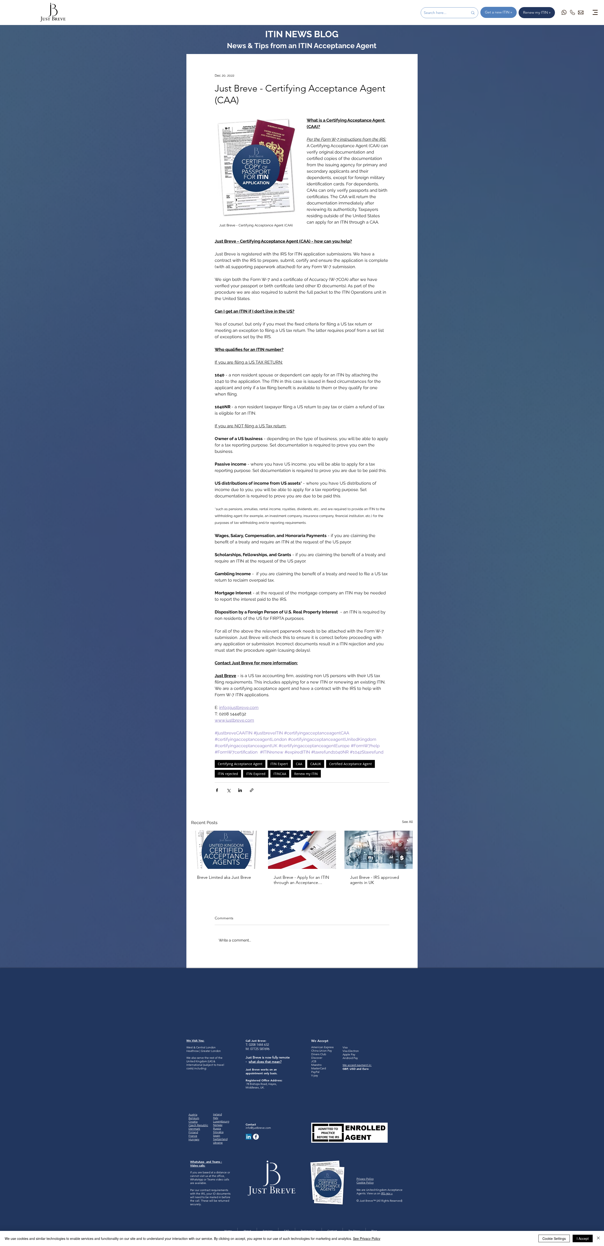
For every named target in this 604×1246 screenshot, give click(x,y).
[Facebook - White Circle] (256, 1137)
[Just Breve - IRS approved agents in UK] (378, 850)
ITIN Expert (279, 764)
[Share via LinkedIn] (240, 790)
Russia (217, 1128)
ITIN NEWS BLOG (302, 34)
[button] (595, 12)
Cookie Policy (365, 1182)
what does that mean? (265, 1061)
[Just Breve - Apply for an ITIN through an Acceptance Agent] (302, 850)
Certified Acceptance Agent (350, 764)
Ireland (217, 1114)
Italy (215, 1118)
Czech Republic (198, 1125)
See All (407, 822)
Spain (216, 1135)
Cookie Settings (554, 1238)
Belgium (194, 1118)
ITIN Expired (255, 773)
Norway (217, 1125)
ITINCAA (279, 773)
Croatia (193, 1121)
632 (266, 1044)
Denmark (194, 1128)
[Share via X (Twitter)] (228, 790)
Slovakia (218, 1132)
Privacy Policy (365, 1178)
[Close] (598, 1238)
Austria (193, 1114)
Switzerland (220, 1139)
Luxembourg (221, 1121)
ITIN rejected (228, 773)
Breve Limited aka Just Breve (224, 877)
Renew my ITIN (306, 773)
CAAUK (315, 764)
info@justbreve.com (258, 1127)
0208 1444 (256, 1044)
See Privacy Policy (366, 1238)
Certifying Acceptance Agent (240, 764)
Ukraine (218, 1142)
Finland (193, 1132)
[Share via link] (251, 790)
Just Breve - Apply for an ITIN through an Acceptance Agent (301, 880)
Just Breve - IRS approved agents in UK (374, 880)
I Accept (583, 1238)
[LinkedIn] (249, 1137)
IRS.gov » (387, 1193)
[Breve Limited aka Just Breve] (225, 850)
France (193, 1136)
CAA (299, 764)
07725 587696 (259, 1049)
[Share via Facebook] (217, 790)
